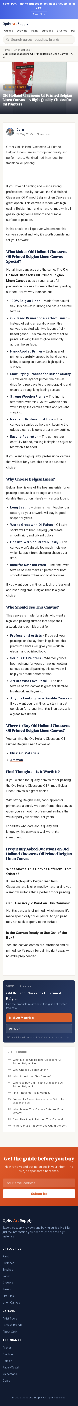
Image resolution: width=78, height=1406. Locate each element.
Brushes (62, 30)
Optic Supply (15, 23)
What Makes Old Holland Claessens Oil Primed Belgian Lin (35, 1061)
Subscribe (39, 1194)
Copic (6, 1380)
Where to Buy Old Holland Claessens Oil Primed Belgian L (35, 1084)
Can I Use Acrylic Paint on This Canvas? (35, 1119)
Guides (8, 30)
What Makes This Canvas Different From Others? (36, 1111)
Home (6, 49)
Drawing (22, 30)
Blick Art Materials (39, 1017)
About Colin (10, 1331)
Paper (6, 1276)
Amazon (39, 1028)
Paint (34, 30)
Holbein (7, 1360)
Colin (20, 129)
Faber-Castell (11, 1367)
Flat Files (8, 1296)
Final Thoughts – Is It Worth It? (29, 1092)
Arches (7, 1347)
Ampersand (10, 1374)
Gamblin (8, 1354)
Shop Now (39, 14)
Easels (7, 1289)
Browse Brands (12, 1325)
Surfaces (47, 30)
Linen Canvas (22, 49)
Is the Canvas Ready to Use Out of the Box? (38, 1125)
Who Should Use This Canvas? (30, 1076)
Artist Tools (10, 1318)
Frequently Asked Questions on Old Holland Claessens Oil (37, 1100)
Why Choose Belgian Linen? (28, 1069)
